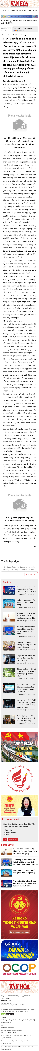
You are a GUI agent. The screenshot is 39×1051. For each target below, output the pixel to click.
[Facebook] (9, 34)
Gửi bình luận (31, 574)
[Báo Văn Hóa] (19, 986)
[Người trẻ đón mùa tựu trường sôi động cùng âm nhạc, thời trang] (9, 645)
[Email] (13, 34)
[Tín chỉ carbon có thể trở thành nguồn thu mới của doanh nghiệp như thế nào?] (9, 672)
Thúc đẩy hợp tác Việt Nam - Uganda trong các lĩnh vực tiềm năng (26, 718)
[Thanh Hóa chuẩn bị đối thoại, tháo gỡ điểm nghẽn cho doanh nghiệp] (9, 616)
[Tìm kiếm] (35, 3)
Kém (8, 835)
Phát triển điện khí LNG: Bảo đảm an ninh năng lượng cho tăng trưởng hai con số (26, 688)
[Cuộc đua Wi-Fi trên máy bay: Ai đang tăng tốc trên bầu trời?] (9, 659)
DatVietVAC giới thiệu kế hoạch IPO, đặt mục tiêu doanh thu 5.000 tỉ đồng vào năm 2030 (26, 703)
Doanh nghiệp (22, 594)
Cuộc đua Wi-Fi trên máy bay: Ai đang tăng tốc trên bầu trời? (26, 658)
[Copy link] (16, 34)
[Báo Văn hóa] (19, 3)
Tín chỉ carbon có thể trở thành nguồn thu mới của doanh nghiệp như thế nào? (26, 672)
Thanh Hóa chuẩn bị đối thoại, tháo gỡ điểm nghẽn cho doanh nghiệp (26, 615)
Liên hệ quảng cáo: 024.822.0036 (13, 1030)
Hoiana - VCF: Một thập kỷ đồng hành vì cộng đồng (26, 602)
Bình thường (11, 832)
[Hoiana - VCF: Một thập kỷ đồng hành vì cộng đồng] (9, 603)
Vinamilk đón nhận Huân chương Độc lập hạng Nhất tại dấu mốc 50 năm (26, 589)
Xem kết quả (13, 840)
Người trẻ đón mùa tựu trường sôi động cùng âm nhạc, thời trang (26, 644)
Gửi (5, 840)
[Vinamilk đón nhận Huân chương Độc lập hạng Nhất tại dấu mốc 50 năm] (9, 590)
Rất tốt (9, 830)
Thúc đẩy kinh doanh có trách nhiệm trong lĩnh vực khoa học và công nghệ (26, 630)
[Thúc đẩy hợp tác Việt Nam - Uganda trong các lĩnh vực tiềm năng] (9, 719)
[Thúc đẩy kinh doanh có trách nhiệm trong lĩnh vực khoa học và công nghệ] (9, 630)
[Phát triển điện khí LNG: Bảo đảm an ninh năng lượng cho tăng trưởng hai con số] (9, 688)
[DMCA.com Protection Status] (7, 1014)
